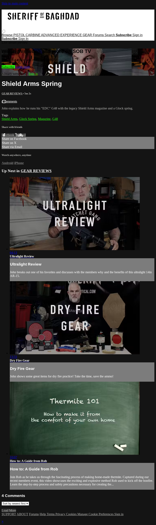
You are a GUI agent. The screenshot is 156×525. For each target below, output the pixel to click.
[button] (3, 31)
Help (43, 514)
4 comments (9, 101)
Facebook (8, 135)
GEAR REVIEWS (12, 93)
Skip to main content (15, 3)
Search (110, 35)
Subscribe (8, 67)
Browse (7, 35)
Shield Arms (9, 119)
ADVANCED (50, 35)
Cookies (71, 514)
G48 (55, 119)
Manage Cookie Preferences (95, 514)
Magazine (44, 119)
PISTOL (19, 35)
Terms (51, 514)
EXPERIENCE (71, 35)
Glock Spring (27, 119)
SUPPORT (9, 514)
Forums (99, 35)
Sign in (137, 35)
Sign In (23, 38)
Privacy (60, 514)
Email (22, 135)
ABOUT (22, 514)
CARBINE (33, 35)
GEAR (88, 35)
